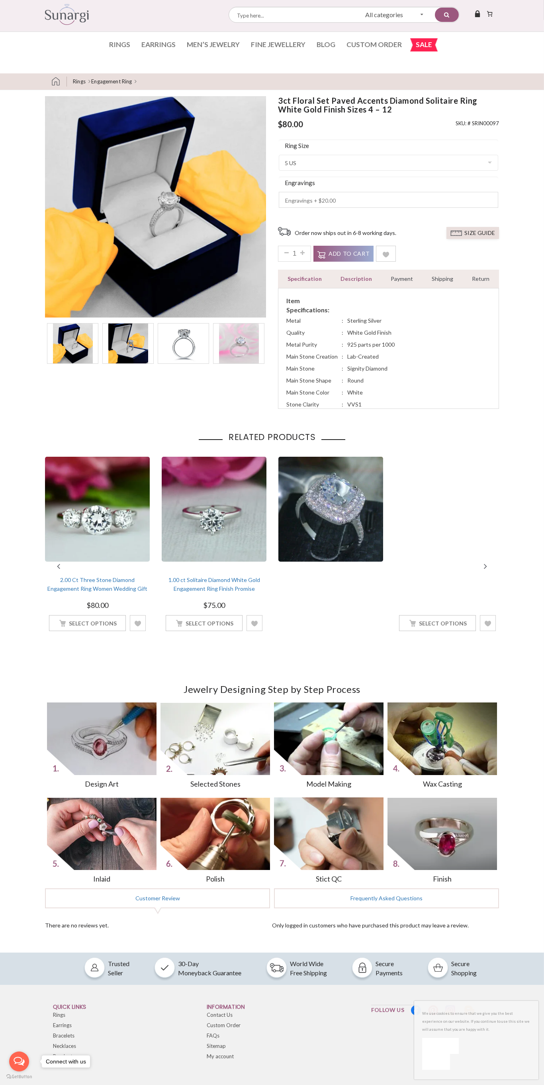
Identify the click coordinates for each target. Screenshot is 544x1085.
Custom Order (374, 44)
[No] (436, 1062)
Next (485, 566)
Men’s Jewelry (213, 44)
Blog (326, 44)
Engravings (300, 182)
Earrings (158, 44)
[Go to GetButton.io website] (19, 1076)
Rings (119, 44)
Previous (58, 566)
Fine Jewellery (278, 44)
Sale (424, 44)
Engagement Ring (111, 81)
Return (480, 278)
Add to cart (349, 253)
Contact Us (220, 1015)
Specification (305, 278)
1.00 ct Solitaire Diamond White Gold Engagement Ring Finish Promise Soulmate (214, 588)
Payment (402, 278)
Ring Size (297, 145)
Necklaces (64, 1046)
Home (59, 82)
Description (356, 278)
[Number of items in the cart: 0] (489, 14)
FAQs (213, 1035)
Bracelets (63, 1035)
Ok (440, 1045)
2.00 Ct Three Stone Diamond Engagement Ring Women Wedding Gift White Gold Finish (97, 588)
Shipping (442, 278)
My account (220, 1056)
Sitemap (216, 1046)
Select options (93, 623)
